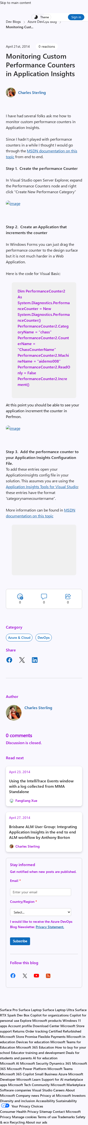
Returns (18, 1031)
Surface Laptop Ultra (58, 1009)
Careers (59, 1090)
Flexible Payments (52, 1036)
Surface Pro (9, 1009)
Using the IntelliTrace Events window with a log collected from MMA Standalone (41, 786)
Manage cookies (24, 1117)
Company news (27, 1095)
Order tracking (36, 1031)
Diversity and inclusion (17, 1100)
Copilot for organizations (49, 1015)
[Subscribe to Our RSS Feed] (48, 977)
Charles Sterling (32, 92)
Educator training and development (38, 1052)
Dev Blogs (13, 21)
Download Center (46, 1026)
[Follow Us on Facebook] (13, 977)
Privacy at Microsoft (55, 1095)
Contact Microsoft (67, 1111)
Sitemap (45, 1111)
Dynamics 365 (60, 1063)
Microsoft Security (34, 1063)
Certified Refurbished (65, 1031)
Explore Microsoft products (41, 1020)
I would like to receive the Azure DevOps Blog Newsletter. (41, 924)
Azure (62, 1074)
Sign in (76, 17)
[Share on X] (22, 661)
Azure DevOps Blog (42, 21)
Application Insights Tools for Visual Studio (42, 486)
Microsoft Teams (60, 1068)
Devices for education (32, 1042)
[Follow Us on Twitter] (25, 977)
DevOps (44, 637)
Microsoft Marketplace (68, 1084)
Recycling (17, 1122)
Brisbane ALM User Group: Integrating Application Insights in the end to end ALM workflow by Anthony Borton (43, 832)
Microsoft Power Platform (26, 1068)
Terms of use (47, 1117)
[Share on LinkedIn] (34, 661)
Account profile (20, 1026)
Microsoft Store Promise (18, 1036)
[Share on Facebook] (9, 661)
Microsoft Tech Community (29, 1084)
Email (15, 880)
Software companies (15, 1090)
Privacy (6, 1117)
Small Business (46, 1074)
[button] (13, 203)
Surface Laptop (30, 1009)
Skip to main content (15, 2)
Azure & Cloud (19, 637)
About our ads (36, 1122)
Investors (79, 1095)
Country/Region (23, 901)
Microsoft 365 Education (35, 1047)
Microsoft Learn (28, 1079)
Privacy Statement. (50, 926)
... (32, 27)
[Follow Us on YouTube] (36, 977)
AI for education (45, 1058)
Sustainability (66, 1100)
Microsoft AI (9, 1063)
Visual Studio (42, 1090)
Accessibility (45, 1100)
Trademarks (66, 1117)
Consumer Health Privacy (19, 1111)
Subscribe (20, 941)
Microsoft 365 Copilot (17, 1074)
